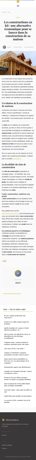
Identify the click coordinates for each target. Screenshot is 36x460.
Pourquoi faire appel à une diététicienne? (17, 367)
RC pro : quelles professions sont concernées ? (14, 316)
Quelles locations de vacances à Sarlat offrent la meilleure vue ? (16, 329)
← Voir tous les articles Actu (11, 294)
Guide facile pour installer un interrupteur (18, 396)
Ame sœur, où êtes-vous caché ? (14, 348)
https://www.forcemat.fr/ (10, 213)
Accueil (4, 12)
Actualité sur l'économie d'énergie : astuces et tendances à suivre (18, 372)
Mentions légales (7, 445)
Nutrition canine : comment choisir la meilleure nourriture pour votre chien (16, 343)
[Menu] (18, 5)
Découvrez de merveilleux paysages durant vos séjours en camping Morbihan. (17, 378)
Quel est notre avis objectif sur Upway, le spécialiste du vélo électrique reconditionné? (17, 336)
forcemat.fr (17, 159)
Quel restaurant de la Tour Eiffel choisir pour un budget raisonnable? (17, 385)
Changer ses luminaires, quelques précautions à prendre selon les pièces (16, 354)
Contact (4, 448)
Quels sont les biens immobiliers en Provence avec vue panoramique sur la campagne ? (16, 361)
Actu (9, 12)
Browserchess (12, 419)
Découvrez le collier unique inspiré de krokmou (16, 323)
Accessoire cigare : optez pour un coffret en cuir (18, 391)
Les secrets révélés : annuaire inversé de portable (17, 401)
